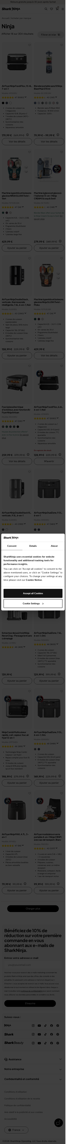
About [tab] (54, 545)
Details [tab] (33, 545)
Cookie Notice (34, 580)
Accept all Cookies (33, 593)
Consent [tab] (11, 545)
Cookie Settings (31, 603)
